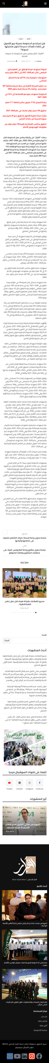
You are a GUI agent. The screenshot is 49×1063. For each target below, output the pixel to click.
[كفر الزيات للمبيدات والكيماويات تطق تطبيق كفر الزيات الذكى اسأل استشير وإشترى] (24, 984)
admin (39, 61)
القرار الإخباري (32, 879)
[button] (5, 590)
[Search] (4, 3)
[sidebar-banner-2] (24, 747)
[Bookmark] (6, 571)
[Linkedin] (24, 1056)
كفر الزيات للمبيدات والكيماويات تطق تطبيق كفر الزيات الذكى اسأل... (26, 1003)
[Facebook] (39, 1056)
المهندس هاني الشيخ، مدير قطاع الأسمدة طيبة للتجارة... (23, 825)
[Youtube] (17, 1056)
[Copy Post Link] (5, 532)
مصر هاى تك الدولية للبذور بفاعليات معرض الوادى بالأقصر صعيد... (25, 964)
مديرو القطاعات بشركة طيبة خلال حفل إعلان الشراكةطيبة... (24, 602)
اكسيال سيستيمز (22, 1047)
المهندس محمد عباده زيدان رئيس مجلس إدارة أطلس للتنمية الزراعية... (25, 924)
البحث (44, 635)
